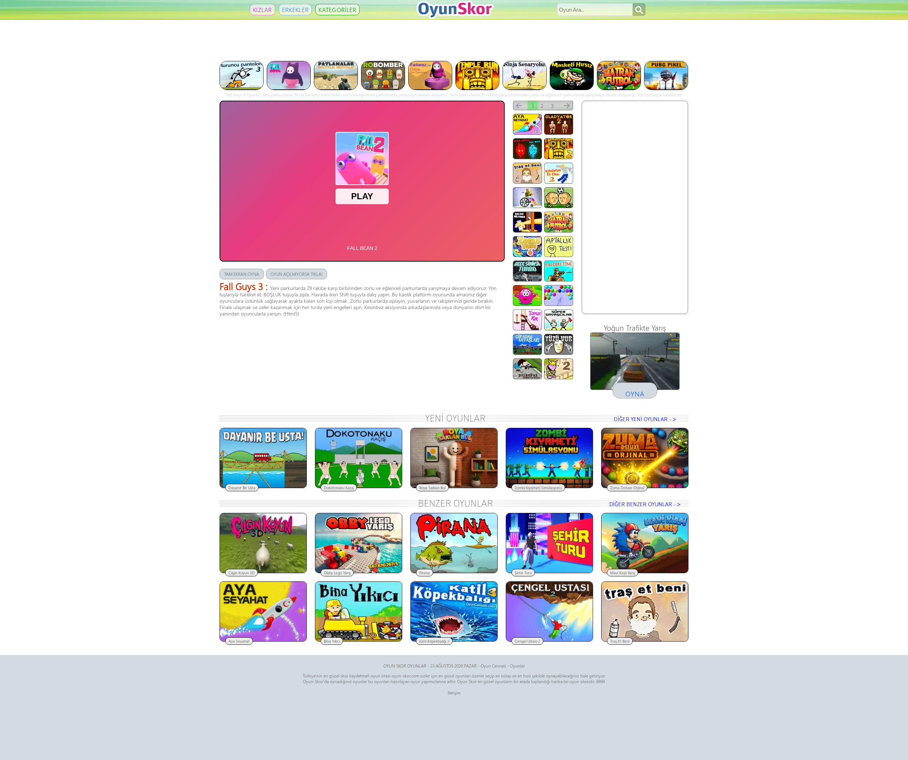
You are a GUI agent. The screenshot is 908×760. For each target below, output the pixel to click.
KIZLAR (262, 9)
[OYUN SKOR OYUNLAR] (454, 18)
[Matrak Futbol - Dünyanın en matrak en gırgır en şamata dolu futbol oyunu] (619, 88)
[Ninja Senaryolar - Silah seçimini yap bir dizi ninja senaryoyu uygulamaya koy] (525, 88)
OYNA (634, 393)
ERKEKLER (295, 9)
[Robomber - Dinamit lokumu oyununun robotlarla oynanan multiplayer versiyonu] (383, 88)
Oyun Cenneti (493, 666)
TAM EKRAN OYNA (241, 274)
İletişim (454, 692)
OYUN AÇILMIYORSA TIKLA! (296, 274)
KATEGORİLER (337, 9)
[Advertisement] (454, 40)
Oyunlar (517, 666)
